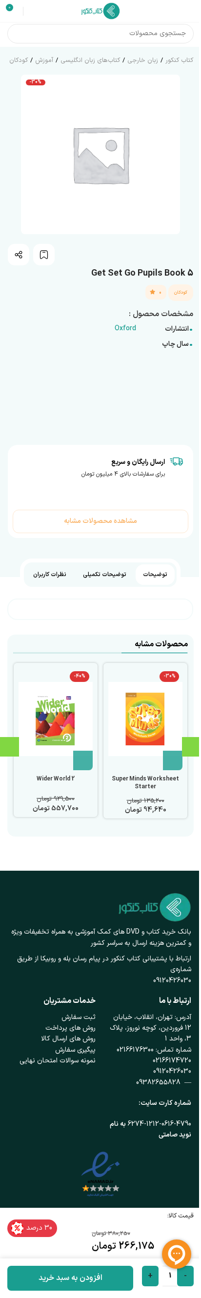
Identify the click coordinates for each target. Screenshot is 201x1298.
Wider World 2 (56, 779)
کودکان (18, 60)
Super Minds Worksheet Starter (145, 783)
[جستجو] (17, 33)
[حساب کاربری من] (32, 11)
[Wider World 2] (56, 719)
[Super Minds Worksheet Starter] (145, 719)
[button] (83, 760)
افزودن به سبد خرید (70, 1278)
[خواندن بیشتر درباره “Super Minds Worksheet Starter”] (172, 760)
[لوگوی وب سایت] (100, 10)
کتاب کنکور (179, 60)
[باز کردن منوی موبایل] (190, 11)
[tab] (155, 574)
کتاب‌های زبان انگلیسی (90, 60)
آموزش (44, 60)
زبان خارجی (142, 60)
